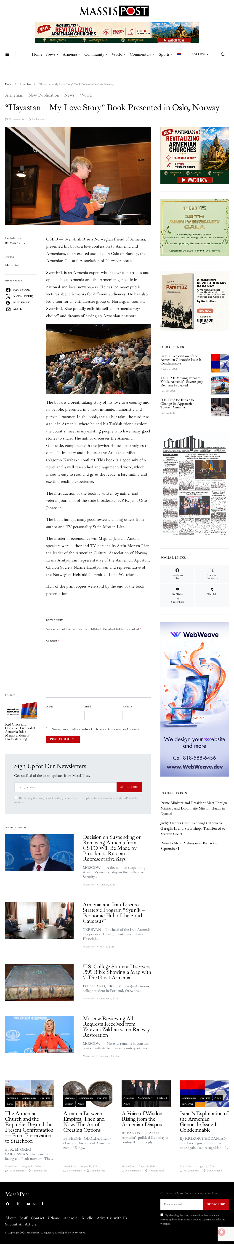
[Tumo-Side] (194, 227)
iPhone (54, 1217)
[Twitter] (18, 1204)
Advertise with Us (112, 1217)
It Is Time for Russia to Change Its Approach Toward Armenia (177, 404)
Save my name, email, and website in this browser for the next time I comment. (96, 729)
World (117, 54)
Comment (52, 640)
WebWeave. (79, 1232)
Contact (37, 1217)
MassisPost (12, 265)
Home (37, 54)
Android (71, 1217)
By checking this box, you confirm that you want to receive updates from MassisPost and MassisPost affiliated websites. (77, 800)
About (10, 1217)
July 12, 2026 (167, 413)
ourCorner (187, 1104)
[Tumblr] (42, 1204)
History (69, 1104)
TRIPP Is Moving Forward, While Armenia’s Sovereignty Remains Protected (181, 382)
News (50, 54)
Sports (164, 54)
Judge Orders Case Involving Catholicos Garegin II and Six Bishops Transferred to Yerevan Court (192, 828)
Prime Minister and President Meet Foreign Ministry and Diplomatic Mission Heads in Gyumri (193, 808)
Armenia (70, 54)
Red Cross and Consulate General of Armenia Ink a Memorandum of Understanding (20, 731)
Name (50, 706)
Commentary (141, 54)
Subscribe (129, 787)
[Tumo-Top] (117, 32)
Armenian (25, 84)
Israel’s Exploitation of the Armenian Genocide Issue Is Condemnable (181, 360)
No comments (16, 119)
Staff (23, 1217)
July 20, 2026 (168, 391)
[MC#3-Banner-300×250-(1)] (194, 155)
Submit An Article (20, 1224)
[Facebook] (7, 1204)
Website (127, 706)
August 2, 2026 (169, 369)
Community (94, 54)
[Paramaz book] (194, 300)
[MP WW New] (194, 699)
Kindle (87, 1217)
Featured (45, 1098)
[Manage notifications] (221, 1232)
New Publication (43, 95)
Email (88, 706)
